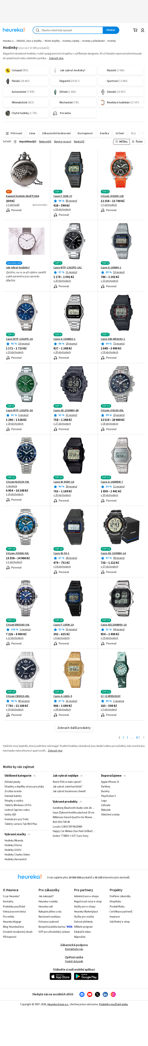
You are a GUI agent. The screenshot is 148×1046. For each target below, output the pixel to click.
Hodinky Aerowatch (16, 859)
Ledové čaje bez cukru (17, 810)
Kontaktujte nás (74, 949)
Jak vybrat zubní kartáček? (67, 787)
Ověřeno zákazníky (120, 896)
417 (138, 737)
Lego (104, 801)
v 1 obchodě (12, 205)
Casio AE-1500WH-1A (113, 553)
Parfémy (105, 787)
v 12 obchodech (14, 638)
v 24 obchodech (62, 710)
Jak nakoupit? (46, 896)
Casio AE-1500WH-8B (66, 410)
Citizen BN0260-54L (18, 625)
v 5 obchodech (109, 205)
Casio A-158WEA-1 (64, 339)
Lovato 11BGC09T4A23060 (67, 827)
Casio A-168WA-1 (111, 268)
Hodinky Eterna (13, 845)
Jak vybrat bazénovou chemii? (69, 791)
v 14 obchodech (14, 494)
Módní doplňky (52, 41)
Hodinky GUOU (13, 850)
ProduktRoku (117, 907)
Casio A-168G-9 (62, 696)
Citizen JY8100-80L (112, 410)
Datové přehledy (83, 922)
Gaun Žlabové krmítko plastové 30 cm (73, 813)
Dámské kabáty (13, 796)
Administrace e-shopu (86, 896)
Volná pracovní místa (14, 912)
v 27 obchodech (62, 424)
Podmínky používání (14, 907)
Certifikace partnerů (121, 912)
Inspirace (115, 917)
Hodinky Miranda (14, 841)
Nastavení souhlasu (49, 917)
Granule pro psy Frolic (17, 819)
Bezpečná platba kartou (51, 927)
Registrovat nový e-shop (88, 901)
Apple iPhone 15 (110, 782)
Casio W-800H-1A (63, 482)
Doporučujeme (111, 776)
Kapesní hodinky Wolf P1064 (22, 196)
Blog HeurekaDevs (13, 927)
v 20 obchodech (62, 281)
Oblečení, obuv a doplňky (29, 41)
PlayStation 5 (108, 796)
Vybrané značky (15, 834)
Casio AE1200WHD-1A (114, 625)
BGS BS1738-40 (61, 822)
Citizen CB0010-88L (18, 696)
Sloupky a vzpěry (14, 801)
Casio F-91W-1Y (62, 196)
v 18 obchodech (62, 209)
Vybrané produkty (65, 802)
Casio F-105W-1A (63, 625)
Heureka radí (45, 907)
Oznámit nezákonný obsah (17, 932)
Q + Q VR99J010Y (111, 696)
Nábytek (106, 810)
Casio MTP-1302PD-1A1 (67, 268)
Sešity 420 (10, 815)
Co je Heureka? (11, 896)
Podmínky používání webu (113, 1004)
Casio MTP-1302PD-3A (19, 410)
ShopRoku (115, 901)
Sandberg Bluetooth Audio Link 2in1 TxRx (74, 808)
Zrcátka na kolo (13, 791)
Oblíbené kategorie (18, 776)
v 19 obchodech (14, 352)
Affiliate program (83, 927)
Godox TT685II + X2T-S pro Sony (70, 836)
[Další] (143, 738)
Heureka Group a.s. (57, 1004)
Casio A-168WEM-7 (112, 482)
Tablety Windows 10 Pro (18, 805)
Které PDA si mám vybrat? (67, 782)
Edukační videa (82, 932)
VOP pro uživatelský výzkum (54, 932)
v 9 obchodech (61, 638)
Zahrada (105, 805)
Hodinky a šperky (71, 41)
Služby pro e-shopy (84, 907)
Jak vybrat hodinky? (18, 268)
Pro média (8, 917)
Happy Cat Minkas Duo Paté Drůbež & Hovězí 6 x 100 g (74, 831)
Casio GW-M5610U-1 (113, 339)
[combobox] (68, 30)
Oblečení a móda (110, 815)
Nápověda (79, 937)
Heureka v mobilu (48, 901)
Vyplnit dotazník (74, 961)
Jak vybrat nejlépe (65, 776)
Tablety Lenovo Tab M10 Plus (21, 824)
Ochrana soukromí (48, 922)
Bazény (105, 791)
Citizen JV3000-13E (112, 196)
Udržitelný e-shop (120, 922)
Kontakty (8, 901)
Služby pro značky (84, 917)
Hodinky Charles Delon (17, 855)
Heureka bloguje (12, 922)
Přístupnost (9, 937)
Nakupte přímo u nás (50, 912)
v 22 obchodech (109, 281)
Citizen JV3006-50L (17, 553)
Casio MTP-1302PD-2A (19, 339)
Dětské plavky (12, 782)
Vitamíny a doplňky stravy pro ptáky (24, 787)
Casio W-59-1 (61, 553)
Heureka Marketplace (86, 912)
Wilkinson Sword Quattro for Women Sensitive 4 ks (74, 817)
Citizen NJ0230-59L (17, 482)
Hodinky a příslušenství (93, 41)
